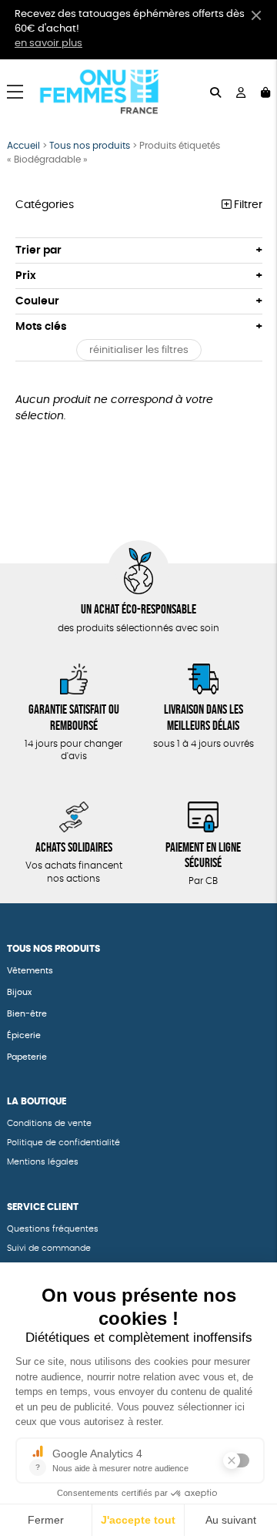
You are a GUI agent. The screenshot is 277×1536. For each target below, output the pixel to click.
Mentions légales (42, 1162)
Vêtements (30, 970)
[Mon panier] (265, 91)
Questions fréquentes (52, 1229)
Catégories (44, 205)
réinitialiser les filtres (139, 350)
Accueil (23, 145)
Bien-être (27, 1014)
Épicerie (24, 1035)
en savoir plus (48, 44)
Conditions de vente (49, 1123)
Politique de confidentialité (63, 1142)
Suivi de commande (49, 1248)
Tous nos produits (89, 145)
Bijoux (19, 992)
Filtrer (246, 205)
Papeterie (28, 1057)
